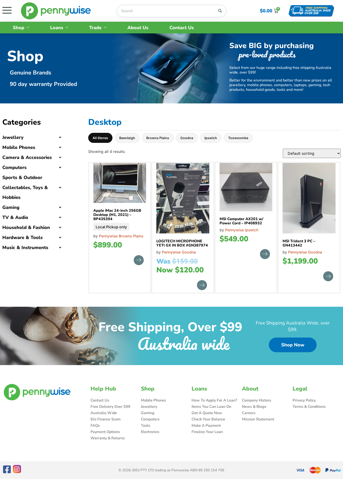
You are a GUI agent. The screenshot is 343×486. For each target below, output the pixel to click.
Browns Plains (157, 138)
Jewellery (13, 137)
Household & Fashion (26, 227)
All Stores (100, 138)
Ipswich (210, 138)
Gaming (10, 207)
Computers (14, 167)
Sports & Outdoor (22, 177)
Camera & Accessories (27, 157)
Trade (95, 28)
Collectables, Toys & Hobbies (25, 192)
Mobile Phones (18, 147)
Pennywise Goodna (179, 252)
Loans (56, 28)
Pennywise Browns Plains (121, 236)
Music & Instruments (25, 247)
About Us (137, 28)
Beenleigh (127, 138)
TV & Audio (15, 217)
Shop (18, 28)
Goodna (186, 138)
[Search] (220, 11)
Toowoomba (238, 138)
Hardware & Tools (22, 237)
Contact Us (181, 28)
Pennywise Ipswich (241, 230)
